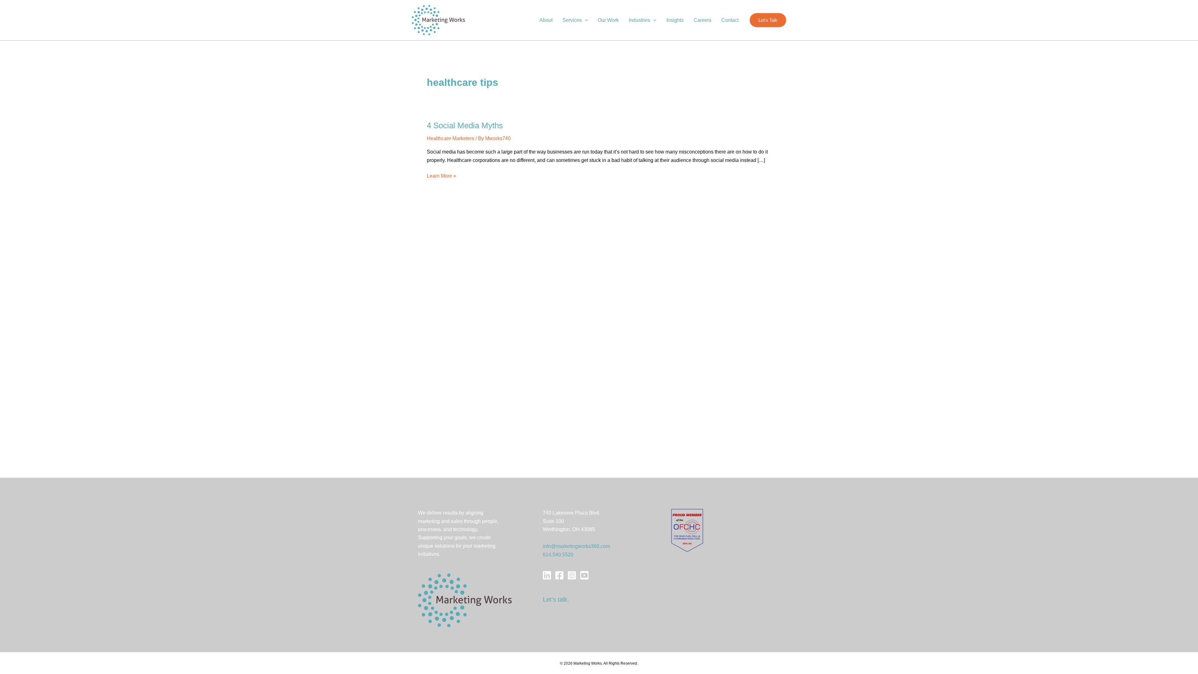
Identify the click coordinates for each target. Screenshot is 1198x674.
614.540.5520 (558, 554)
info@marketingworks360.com (576, 546)
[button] (585, 20)
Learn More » (441, 176)
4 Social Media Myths (465, 125)
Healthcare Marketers (450, 138)
